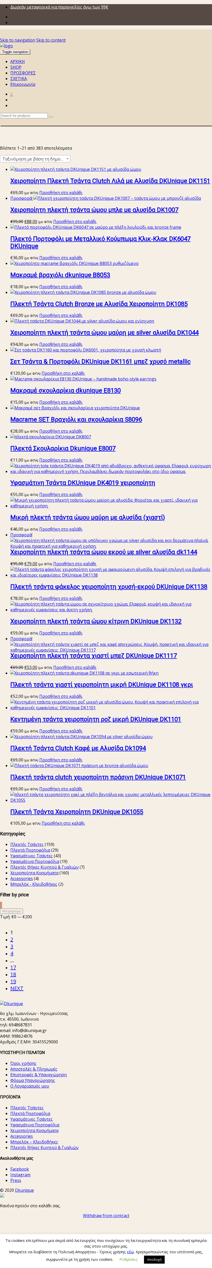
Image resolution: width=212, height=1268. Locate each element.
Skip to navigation (17, 40)
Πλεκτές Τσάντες (27, 844)
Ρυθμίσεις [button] (128, 1259)
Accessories (21, 878)
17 (13, 967)
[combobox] (35, 158)
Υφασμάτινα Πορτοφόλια (34, 861)
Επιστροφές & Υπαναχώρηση (38, 1075)
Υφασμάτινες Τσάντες (31, 856)
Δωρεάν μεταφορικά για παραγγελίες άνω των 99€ (59, 7)
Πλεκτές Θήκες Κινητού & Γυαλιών (44, 867)
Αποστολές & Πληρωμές (33, 1069)
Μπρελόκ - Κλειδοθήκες (33, 884)
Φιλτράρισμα (11, 911)
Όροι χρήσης (23, 1063)
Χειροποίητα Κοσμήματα (34, 873)
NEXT (17, 988)
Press (15, 1180)
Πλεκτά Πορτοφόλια (30, 850)
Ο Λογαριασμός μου (29, 1086)
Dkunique (24, 1190)
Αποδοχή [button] (154, 1259)
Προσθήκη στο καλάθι (60, 192)
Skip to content (51, 40)
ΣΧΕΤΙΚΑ (18, 78)
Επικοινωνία (22, 84)
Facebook (19, 1169)
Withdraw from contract (106, 1215)
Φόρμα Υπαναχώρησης (32, 1080)
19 (13, 981)
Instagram (20, 1175)
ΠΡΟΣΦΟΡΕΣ (23, 73)
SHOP (15, 67)
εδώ (130, 1251)
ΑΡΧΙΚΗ (17, 61)
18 (13, 974)
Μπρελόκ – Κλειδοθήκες (34, 1142)
